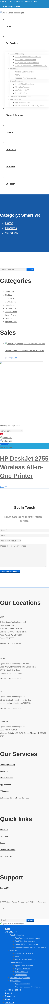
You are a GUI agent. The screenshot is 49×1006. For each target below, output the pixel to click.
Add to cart (4, 444)
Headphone (9, 305)
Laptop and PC (11, 308)
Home (9, 223)
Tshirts (12, 298)
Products (11, 228)
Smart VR (9, 318)
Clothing (8, 295)
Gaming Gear (10, 302)
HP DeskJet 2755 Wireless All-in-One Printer (24, 467)
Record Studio (11, 312)
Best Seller (9, 292)
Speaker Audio (11, 321)
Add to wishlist (6, 447)
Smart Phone (10, 315)
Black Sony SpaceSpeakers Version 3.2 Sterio (24, 351)
